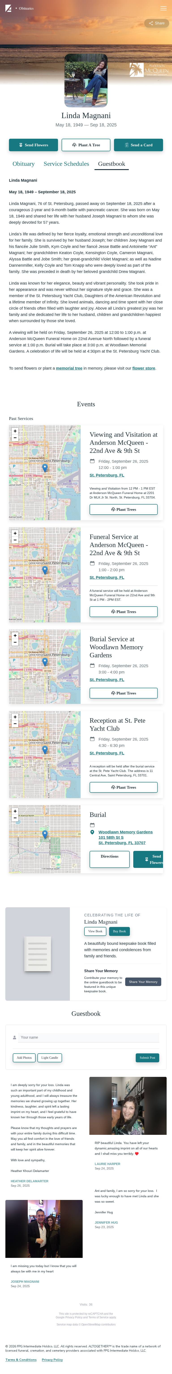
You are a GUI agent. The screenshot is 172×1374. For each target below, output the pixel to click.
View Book (95, 931)
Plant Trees (126, 509)
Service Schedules (66, 163)
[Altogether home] (9, 8)
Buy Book (119, 931)
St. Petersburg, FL (107, 475)
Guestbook (111, 163)
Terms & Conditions (21, 1360)
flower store (143, 368)
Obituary (24, 163)
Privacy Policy (73, 1317)
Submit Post (147, 1057)
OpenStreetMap (91, 1324)
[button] (45, 468)
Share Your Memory (143, 982)
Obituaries (26, 8)
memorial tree (69, 368)
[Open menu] (163, 8)
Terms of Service (98, 1317)
